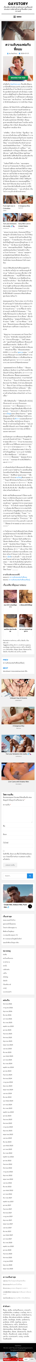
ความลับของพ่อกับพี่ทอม (18, 577)
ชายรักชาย (12, 640)
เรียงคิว (5, 1334)
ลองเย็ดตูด (6, 647)
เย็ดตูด (9, 414)
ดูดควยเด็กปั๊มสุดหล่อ (9, 924)
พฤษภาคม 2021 (8, 1224)
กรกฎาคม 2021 (7, 1216)
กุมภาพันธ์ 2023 (8, 1146)
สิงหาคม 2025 (7, 1037)
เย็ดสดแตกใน (27, 649)
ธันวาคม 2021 (7, 1198)
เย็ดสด (20, 649)
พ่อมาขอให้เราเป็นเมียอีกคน (21, 1298)
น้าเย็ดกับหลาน (26, 1315)
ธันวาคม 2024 (7, 1063)
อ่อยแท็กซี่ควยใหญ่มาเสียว (11, 942)
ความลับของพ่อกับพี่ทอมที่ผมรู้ (19, 580)
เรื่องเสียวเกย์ (12, 652)
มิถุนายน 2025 (7, 1041)
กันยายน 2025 (7, 1034)
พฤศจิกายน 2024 (8, 1067)
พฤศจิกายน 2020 (8, 1246)
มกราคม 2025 (7, 1060)
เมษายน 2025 (7, 1049)
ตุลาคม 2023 (7, 1116)
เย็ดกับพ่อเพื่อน (8, 1329)
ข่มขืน (5, 954)
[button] (29, 1359)
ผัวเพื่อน (5, 1317)
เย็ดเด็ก (23, 640)
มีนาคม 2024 (7, 1097)
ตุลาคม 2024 (7, 1071)
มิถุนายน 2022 (7, 1175)
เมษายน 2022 (7, 1183)
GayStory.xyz (15, 84)
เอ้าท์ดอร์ (25, 1334)
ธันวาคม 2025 (7, 1022)
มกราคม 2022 (7, 1194)
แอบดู (21, 1336)
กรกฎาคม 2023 (8, 1127)
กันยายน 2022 (7, 1164)
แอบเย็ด (23, 652)
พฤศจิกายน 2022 (8, 1157)
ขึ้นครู (5, 1310)
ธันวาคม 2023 (7, 1108)
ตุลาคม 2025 (7, 1030)
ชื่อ (4, 826)
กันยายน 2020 (7, 1254)
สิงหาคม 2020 (7, 1257)
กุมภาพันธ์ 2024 (8, 1101)
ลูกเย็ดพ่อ (6, 1322)
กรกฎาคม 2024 (8, 1082)
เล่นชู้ (4, 988)
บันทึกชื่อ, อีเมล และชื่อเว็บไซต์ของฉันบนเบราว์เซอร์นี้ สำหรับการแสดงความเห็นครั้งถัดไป (17, 856)
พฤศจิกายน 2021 (8, 1201)
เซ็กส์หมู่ (5, 977)
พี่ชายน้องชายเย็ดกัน (15, 1317)
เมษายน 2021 (7, 1228)
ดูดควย (20, 352)
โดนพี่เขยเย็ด (7, 1339)
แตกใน (18, 652)
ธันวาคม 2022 (7, 1153)
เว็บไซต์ (5, 843)
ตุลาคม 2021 (7, 1205)
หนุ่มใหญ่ (13, 647)
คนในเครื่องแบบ (8, 958)
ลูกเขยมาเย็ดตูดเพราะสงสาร (19, 1288)
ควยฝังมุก (16, 1312)
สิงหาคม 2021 (7, 1213)
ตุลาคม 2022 (7, 1161)
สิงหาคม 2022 (7, 1168)
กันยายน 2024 (7, 1075)
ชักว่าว (17, 419)
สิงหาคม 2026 (7, 1004)
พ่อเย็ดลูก (26, 1317)
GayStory (18, 3)
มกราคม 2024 (7, 1105)
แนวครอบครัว (7, 992)
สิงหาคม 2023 (7, 1123)
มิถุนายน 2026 (7, 1011)
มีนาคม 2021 (7, 1231)
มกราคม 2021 (7, 1239)
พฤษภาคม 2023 (8, 1134)
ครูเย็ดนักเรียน (7, 1312)
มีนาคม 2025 (7, 1052)
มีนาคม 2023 (7, 1142)
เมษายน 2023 (7, 1138)
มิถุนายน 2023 (7, 1131)
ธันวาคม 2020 (7, 1242)
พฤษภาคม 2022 (8, 1179)
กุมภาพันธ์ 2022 (8, 1190)
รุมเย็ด (5, 1320)
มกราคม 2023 (7, 1149)
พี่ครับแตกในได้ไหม (16, 1284)
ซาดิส (13, 1315)
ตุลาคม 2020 (7, 1250)
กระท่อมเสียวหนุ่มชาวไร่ (10, 935)
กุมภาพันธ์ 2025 (8, 1056)
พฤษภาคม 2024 (8, 1090)
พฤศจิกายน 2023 (8, 1112)
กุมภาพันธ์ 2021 (8, 1235)
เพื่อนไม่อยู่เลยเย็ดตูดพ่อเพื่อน (17, 1281)
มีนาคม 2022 (7, 1187)
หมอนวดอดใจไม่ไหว (9, 920)
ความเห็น (7, 805)
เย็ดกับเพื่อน (9, 649)
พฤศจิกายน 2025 (8, 1026)
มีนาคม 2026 (7, 1015)
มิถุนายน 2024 (7, 1086)
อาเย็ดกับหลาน (8, 1324)
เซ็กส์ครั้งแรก (23, 1324)
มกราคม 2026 (7, 1019)
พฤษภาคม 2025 (8, 1045)
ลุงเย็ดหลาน (26, 1320)
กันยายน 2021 (7, 1209)
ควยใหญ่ (19, 477)
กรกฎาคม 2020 (8, 1261)
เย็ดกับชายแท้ (22, 1327)
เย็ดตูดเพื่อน (7, 1332)
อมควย (18, 647)
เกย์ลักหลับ (6, 969)
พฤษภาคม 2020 (8, 1269)
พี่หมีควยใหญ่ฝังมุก (8, 931)
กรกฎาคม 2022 (8, 1172)
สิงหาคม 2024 (7, 1078)
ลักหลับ (18, 1320)
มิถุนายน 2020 (7, 1265)
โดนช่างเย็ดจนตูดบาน (10, 927)
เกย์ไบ (18, 640)
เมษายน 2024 (7, 1093)
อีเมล (5, 834)
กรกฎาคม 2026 (8, 1008)
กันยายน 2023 (7, 1119)
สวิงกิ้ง (5, 966)
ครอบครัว (27, 1310)
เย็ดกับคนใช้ (13, 1327)
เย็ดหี (9, 557)
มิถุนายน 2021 (7, 1220)
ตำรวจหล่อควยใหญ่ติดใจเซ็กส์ (12, 939)
